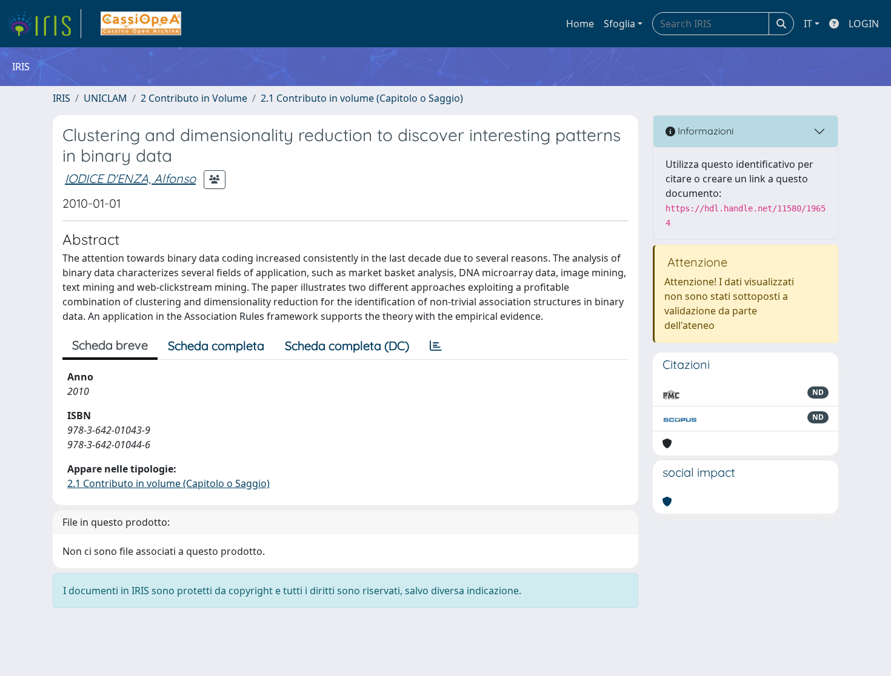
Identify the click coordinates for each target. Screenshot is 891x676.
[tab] (435, 346)
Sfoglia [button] (619, 23)
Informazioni (704, 131)
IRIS (61, 98)
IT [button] (808, 23)
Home (580, 23)
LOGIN (864, 23)
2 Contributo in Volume (194, 98)
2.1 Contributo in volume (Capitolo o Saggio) (362, 98)
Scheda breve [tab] (110, 345)
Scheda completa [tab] (216, 345)
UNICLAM (105, 98)
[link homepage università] (141, 23)
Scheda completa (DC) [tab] (347, 345)
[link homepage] (44, 23)
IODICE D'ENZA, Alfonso (130, 178)
